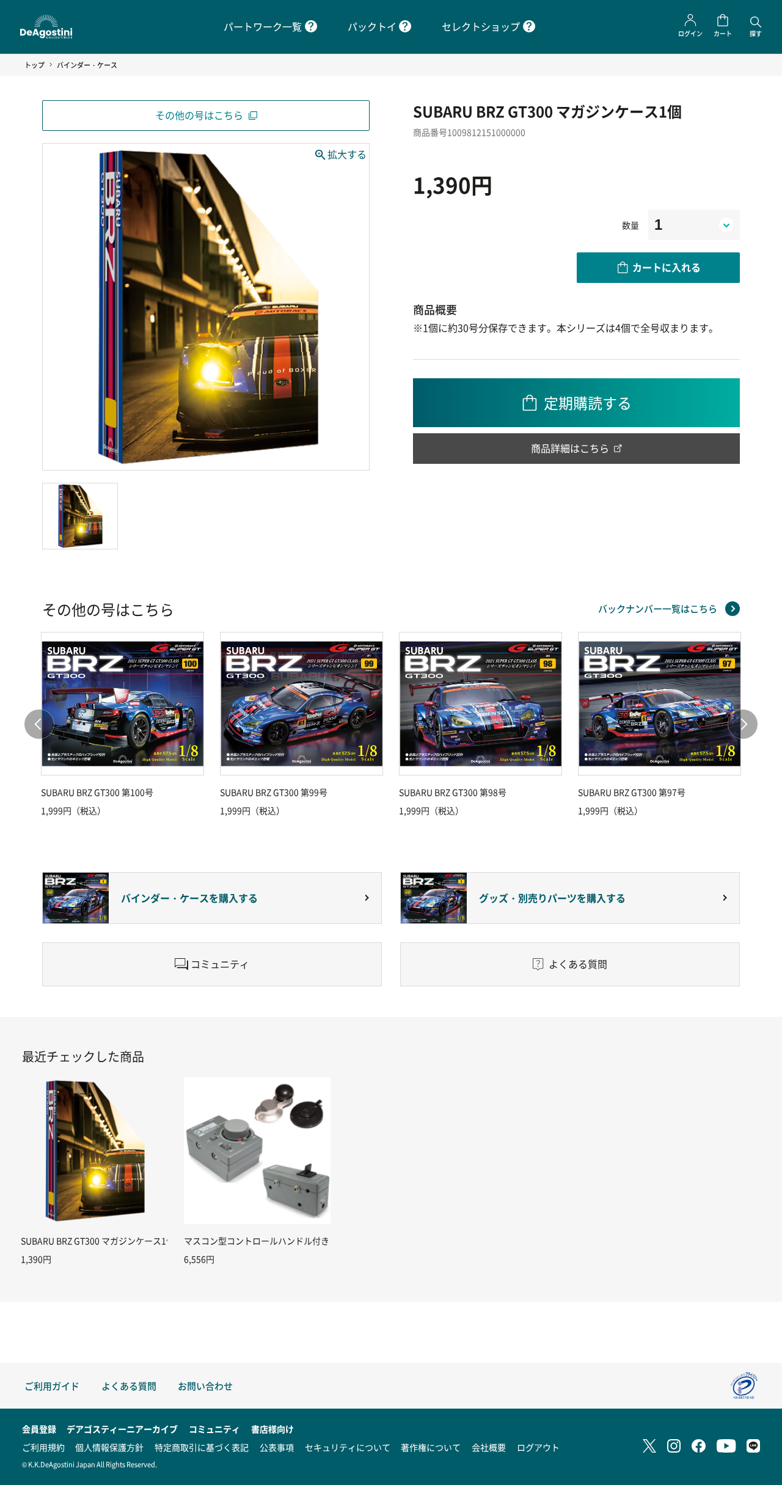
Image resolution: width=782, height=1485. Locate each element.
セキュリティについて (347, 1447)
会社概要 (489, 1447)
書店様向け (272, 1429)
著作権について (431, 1447)
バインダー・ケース (87, 64)
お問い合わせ (205, 1385)
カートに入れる (666, 267)
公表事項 (277, 1447)
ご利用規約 (43, 1447)
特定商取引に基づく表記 (202, 1447)
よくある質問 (128, 1385)
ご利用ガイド (51, 1385)
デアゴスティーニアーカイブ (122, 1429)
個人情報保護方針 (109, 1447)
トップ (34, 64)
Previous (39, 724)
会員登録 (39, 1429)
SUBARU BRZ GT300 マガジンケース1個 (98, 1240)
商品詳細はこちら (570, 448)
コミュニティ (214, 1429)
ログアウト (538, 1447)
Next (743, 724)
